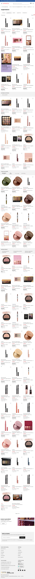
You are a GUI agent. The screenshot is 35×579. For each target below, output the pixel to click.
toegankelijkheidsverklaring (13, 576)
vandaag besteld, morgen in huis (6, 562)
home (11, 6)
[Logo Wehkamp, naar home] (5, 3)
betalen (2, 553)
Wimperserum (25, 12)
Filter (33, 15)
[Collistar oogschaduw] (11, 173)
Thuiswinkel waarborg (5, 574)
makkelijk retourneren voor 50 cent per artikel (8, 565)
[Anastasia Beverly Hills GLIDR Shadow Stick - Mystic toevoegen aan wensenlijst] (10, 475)
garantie (2, 557)
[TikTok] (22, 570)
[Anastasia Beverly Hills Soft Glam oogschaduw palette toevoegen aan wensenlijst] (10, 275)
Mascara (3, 12)
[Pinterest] (24, 570)
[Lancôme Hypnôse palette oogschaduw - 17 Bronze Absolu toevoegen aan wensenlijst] (10, 457)
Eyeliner (14, 12)
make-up (24, 6)
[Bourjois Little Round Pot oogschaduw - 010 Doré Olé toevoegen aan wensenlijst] (33, 331)
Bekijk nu (3, 523)
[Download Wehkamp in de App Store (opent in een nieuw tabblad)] (21, 564)
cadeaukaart (20, 552)
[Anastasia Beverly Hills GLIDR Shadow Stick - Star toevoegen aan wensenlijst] (33, 403)
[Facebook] (20, 570)
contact (2, 550)
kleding (19, 555)
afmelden (31, 539)
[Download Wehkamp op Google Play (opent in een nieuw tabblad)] (21, 567)
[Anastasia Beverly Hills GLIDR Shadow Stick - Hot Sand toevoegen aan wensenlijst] (33, 475)
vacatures (19, 550)
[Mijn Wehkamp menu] (30, 3)
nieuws (19, 548)
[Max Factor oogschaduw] (17, 173)
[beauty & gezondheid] (26, 522)
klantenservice (3, 548)
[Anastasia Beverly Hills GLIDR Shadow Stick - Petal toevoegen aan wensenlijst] (10, 385)
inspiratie (19, 553)
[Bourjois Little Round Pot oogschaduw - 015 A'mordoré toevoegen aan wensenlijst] (33, 231)
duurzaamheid (20, 557)
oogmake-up (29, 6)
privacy (19, 576)
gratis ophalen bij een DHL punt (6, 563)
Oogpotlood (19, 12)
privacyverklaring (20, 539)
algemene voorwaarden (4, 576)
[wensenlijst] (32, 3)
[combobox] (21, 3)
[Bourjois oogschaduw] (4, 173)
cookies (22, 576)
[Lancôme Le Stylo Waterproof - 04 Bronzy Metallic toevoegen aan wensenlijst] (10, 294)
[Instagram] (18, 570)
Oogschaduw (9, 12)
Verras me (22, 537)
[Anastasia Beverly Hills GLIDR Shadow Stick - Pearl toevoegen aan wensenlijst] (22, 385)
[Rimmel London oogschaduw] (23, 173)
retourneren (3, 555)
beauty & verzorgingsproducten (17, 6)
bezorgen (2, 552)
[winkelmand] (33, 3)
